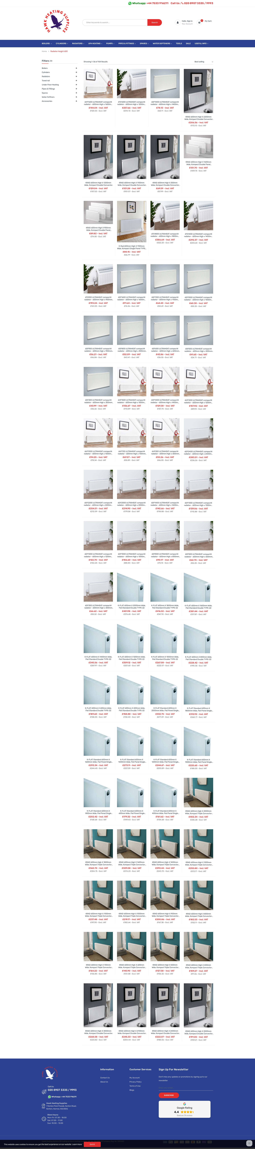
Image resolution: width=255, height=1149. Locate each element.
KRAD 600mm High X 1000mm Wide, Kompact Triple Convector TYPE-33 (131, 916)
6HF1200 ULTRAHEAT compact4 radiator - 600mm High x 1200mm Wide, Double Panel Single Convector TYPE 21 (198, 404)
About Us (104, 1082)
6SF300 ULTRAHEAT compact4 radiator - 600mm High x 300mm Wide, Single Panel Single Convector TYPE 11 (98, 404)
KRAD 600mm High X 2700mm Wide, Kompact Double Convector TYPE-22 (132, 1033)
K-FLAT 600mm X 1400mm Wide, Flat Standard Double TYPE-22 (98, 658)
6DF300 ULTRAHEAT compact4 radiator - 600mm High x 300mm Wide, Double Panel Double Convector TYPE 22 (98, 609)
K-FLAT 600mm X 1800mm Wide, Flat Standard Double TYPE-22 (165, 606)
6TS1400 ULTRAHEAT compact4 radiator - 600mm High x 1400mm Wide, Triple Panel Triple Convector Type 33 (198, 237)
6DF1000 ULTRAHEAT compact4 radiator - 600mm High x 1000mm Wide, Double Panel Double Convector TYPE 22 (131, 557)
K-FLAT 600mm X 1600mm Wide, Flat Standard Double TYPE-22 (198, 606)
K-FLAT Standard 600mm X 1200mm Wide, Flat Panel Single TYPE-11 (165, 761)
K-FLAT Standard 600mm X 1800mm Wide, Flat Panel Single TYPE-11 (198, 710)
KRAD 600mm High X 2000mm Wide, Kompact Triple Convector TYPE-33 (198, 813)
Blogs (131, 1090)
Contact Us (105, 1078)
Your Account (187, 24)
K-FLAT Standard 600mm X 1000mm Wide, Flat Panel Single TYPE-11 (198, 762)
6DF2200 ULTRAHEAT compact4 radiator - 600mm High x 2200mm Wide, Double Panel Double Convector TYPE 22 (98, 506)
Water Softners (48, 97)
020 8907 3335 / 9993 (192, 3)
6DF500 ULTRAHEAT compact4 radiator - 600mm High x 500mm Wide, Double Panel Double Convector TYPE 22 (198, 558)
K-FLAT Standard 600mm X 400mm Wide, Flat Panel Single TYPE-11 (165, 813)
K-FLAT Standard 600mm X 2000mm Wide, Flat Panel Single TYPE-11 (165, 710)
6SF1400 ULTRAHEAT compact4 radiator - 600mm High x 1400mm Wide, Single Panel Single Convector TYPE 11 (165, 105)
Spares (45, 93)
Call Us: (51, 1086)
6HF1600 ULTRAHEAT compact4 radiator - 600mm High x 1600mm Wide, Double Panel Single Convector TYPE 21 (98, 105)
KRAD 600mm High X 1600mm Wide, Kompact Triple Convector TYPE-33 (131, 864)
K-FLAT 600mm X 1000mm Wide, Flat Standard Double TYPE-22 (165, 658)
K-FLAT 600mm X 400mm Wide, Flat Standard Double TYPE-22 (131, 709)
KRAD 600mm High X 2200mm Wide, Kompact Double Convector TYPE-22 (198, 119)
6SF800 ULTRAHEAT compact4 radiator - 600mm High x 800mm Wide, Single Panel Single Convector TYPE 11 (132, 352)
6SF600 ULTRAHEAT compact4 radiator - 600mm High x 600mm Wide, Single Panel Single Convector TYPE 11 (165, 352)
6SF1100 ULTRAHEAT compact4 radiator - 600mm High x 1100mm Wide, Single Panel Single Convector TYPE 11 (165, 301)
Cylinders (46, 72)
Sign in (189, 21)
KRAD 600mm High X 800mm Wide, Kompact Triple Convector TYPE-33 (198, 916)
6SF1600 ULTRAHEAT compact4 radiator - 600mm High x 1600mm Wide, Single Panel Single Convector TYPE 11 (131, 301)
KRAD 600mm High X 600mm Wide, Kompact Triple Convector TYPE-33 (131, 967)
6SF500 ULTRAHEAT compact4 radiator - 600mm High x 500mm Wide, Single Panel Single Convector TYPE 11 (198, 352)
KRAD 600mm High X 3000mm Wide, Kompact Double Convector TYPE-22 (98, 1033)
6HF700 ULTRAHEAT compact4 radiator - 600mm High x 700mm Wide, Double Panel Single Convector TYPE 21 (132, 455)
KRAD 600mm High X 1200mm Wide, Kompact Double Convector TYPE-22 (98, 185)
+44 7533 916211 (150, 3)
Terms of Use (135, 1086)
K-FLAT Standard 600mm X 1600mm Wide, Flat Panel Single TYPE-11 (98, 761)
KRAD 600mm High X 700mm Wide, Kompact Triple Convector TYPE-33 (98, 967)
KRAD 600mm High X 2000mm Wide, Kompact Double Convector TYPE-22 (198, 1033)
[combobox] (115, 22)
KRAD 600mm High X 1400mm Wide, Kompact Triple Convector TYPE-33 (165, 864)
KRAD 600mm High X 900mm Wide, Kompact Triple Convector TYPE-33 (165, 916)
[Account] (177, 22)
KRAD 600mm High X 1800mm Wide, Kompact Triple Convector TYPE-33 (98, 864)
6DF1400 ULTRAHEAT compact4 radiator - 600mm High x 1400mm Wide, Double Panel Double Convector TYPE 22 (165, 506)
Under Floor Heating (50, 85)
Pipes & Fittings (48, 89)
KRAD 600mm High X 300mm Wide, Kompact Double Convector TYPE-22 (165, 185)
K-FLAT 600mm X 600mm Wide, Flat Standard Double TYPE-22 (98, 709)
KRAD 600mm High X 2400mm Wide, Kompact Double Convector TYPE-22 (165, 1033)
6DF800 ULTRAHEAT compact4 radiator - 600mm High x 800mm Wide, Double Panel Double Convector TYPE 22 (165, 557)
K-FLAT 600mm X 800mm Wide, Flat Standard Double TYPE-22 (198, 658)
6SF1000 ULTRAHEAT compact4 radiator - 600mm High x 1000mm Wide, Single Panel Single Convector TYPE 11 (198, 301)
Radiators (46, 76)
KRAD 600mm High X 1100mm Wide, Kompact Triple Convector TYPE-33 (98, 916)
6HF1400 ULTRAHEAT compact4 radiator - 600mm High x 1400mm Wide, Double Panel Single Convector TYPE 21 (165, 404)
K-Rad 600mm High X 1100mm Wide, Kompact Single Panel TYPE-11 (131, 248)
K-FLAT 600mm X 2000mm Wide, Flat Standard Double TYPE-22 (132, 606)
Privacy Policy (135, 1082)
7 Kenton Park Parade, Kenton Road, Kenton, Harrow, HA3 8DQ (61, 1107)
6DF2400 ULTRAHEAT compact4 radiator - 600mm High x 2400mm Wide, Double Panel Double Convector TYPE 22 (198, 455)
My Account (134, 1078)
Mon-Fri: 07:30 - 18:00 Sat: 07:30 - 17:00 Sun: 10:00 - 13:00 (57, 1120)
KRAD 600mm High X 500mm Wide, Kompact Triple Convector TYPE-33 (165, 967)
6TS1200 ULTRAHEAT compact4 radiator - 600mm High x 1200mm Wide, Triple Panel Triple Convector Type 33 (131, 105)
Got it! (92, 1144)
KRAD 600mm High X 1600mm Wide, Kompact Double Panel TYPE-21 (198, 164)
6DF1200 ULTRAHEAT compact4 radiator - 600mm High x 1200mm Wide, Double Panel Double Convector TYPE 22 (98, 557)
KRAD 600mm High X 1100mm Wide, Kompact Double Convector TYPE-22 (132, 185)
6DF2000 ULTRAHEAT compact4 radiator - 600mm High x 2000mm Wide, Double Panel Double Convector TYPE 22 (131, 506)
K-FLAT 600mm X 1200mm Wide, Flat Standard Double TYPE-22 (131, 658)
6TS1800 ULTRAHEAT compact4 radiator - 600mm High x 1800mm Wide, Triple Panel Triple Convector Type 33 (165, 237)
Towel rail (46, 80)
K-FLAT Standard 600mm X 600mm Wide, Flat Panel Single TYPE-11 (131, 813)
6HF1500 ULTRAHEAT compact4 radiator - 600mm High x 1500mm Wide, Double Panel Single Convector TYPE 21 (131, 404)
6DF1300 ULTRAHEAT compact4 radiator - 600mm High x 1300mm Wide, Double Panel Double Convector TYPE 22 (198, 506)
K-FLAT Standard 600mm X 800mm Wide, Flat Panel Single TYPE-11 (98, 813)
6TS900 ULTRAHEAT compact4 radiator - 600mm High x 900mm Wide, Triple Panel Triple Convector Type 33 (98, 301)
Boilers (45, 68)
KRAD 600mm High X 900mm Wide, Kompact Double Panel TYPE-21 (98, 230)
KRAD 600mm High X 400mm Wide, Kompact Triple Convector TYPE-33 (198, 967)
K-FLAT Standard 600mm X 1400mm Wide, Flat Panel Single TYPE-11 (131, 761)
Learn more (77, 1144)
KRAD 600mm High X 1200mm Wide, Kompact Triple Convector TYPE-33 (198, 864)
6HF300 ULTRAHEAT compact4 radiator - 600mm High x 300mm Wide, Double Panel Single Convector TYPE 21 (165, 455)
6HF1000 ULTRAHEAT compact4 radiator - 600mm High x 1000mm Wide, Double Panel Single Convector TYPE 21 (98, 455)
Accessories (47, 101)
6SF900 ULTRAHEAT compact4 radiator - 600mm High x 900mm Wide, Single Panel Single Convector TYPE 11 (98, 352)
